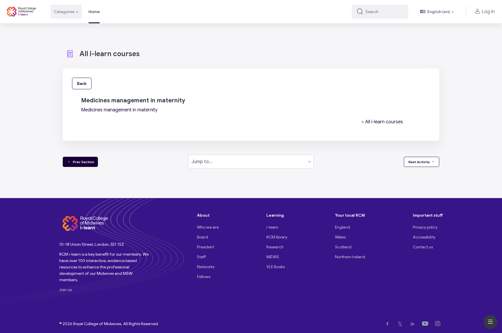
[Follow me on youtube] (426, 324)
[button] (437, 12)
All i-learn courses (384, 122)
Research (275, 247)
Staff (201, 256)
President (205, 247)
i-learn (272, 227)
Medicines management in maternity (119, 110)
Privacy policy (425, 227)
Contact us (423, 247)
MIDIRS (272, 256)
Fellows (203, 276)
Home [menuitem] (94, 11)
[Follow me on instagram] (439, 324)
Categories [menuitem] (64, 11)
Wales (340, 237)
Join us (65, 289)
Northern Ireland (350, 256)
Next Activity (419, 162)
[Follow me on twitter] (401, 324)
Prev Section (82, 162)
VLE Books (275, 266)
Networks (205, 266)
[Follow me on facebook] (388, 324)
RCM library (276, 237)
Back (82, 83)
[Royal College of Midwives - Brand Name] (22, 11)
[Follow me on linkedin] (413, 324)
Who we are (208, 227)
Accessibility (424, 237)
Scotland (343, 247)
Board (202, 237)
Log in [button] (488, 12)
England (342, 227)
